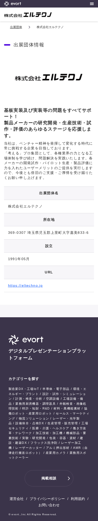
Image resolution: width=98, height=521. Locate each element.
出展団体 (16, 27)
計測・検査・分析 (28, 398)
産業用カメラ (56, 453)
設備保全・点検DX (29, 423)
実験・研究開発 (34, 438)
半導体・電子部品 (55, 389)
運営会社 (17, 499)
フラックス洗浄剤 (43, 443)
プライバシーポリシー (47, 499)
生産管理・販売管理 (62, 423)
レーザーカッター (28, 448)
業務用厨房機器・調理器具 (35, 403)
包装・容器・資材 (62, 438)
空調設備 (53, 398)
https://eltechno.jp (25, 285)
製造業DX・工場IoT (24, 389)
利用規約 (78, 499)
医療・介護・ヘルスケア (50, 428)
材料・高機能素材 (67, 408)
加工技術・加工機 (49, 433)
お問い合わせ (49, 505)
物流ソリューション (34, 418)
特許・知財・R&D (36, 408)
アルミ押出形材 (58, 448)
